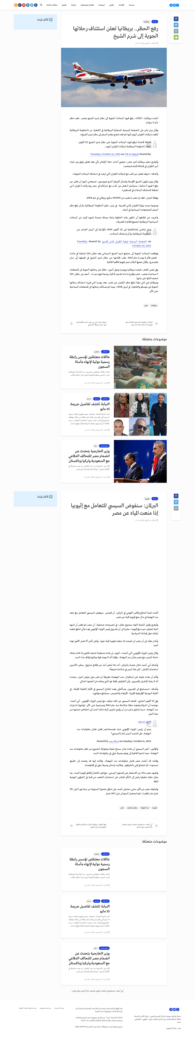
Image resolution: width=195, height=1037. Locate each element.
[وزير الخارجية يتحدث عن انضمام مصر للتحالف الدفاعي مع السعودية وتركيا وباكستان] (140, 461)
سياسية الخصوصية (45, 1008)
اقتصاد (121, 5)
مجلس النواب (132, 808)
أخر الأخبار (105, 352)
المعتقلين (97, 352)
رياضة (73, 5)
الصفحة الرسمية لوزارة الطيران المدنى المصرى (124, 241)
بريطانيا (146, 22)
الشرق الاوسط (104, 446)
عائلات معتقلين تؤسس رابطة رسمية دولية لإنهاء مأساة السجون (89, 362)
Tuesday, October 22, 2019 (105, 154)
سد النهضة (145, 808)
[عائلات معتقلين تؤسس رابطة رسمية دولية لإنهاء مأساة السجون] (140, 367)
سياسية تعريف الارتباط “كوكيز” (28, 1008)
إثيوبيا (147, 499)
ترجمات (101, 5)
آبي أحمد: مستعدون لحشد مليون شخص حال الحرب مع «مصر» (97, 990)
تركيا (95, 446)
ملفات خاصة (52, 5)
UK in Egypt (132, 154)
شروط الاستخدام (59, 1008)
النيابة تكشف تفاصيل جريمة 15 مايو (90, 406)
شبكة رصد (114, 741)
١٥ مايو (89, 399)
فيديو (64, 5)
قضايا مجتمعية (87, 5)
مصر (146, 305)
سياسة (131, 5)
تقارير (111, 5)
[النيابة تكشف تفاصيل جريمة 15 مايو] (140, 414)
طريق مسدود (144, 721)
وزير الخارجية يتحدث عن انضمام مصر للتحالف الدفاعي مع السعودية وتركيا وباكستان (89, 456)
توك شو (97, 399)
